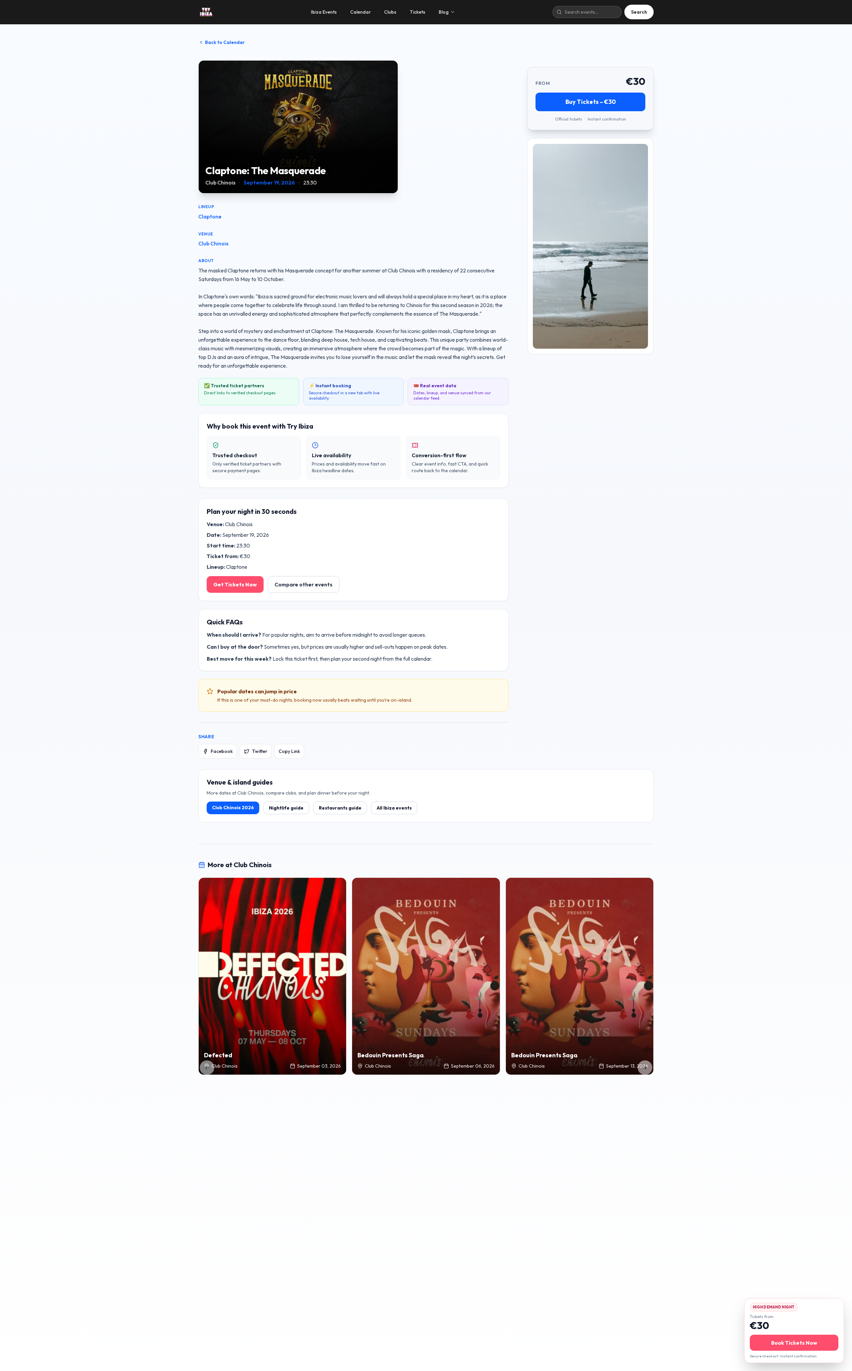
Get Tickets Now (235, 584)
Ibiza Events (324, 12)
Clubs (390, 12)
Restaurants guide (340, 808)
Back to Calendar (225, 42)
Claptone (209, 216)
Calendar (360, 12)
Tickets (417, 12)
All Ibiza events (394, 808)
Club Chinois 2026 (233, 808)
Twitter (259, 751)
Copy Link (289, 751)
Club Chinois (213, 243)
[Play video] (590, 246)
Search (639, 12)
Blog (444, 12)
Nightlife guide (286, 808)
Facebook (222, 751)
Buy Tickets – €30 (590, 102)
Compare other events (303, 584)
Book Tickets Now (794, 1342)
